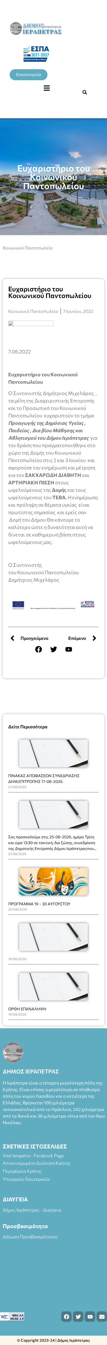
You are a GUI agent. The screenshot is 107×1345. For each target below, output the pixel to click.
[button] (46, 88)
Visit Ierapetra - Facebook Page (33, 1155)
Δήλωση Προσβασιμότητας (30, 1236)
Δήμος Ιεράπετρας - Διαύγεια (32, 1209)
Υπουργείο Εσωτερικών (26, 1179)
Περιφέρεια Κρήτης (22, 1171)
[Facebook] (38, 649)
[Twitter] (53, 649)
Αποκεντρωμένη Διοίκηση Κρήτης (37, 1163)
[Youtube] (68, 649)
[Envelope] (102, 1316)
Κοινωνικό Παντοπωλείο (28, 247)
